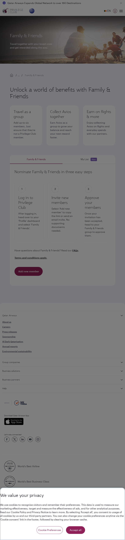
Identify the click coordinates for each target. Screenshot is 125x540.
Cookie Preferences (49, 530)
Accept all (75, 530)
